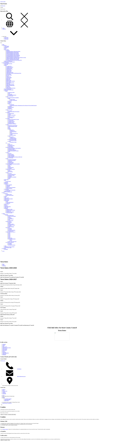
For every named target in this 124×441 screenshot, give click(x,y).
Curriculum (6, 90)
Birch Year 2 (8, 227)
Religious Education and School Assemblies (13, 163)
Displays (9, 114)
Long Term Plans (10, 120)
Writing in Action (12, 137)
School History (6, 49)
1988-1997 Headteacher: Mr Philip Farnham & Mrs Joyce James (16, 57)
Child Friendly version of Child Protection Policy (13, 73)
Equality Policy (8, 76)
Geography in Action (11, 121)
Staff (5, 48)
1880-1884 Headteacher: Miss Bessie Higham (13, 51)
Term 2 (9, 233)
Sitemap (3, 397)
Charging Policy (8, 69)
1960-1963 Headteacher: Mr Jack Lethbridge (13, 55)
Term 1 (9, 232)
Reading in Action (13, 135)
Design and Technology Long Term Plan (14, 148)
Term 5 (9, 236)
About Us (3, 389)
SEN (5, 180)
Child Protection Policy (9, 72)
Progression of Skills (11, 92)
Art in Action (10, 94)
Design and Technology (10, 147)
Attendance (6, 193)
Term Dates (6, 205)
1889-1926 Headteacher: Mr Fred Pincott (12, 53)
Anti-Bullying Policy (9, 68)
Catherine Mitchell (9, 184)
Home (3, 44)
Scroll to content (2, 1)
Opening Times (6, 197)
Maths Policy (8, 79)
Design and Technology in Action (13, 150)
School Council (12, 99)
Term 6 (9, 237)
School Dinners (6, 200)
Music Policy (10, 110)
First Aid (7, 75)
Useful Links (6, 207)
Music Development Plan (8, 191)
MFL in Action (10, 171)
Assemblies (10, 102)
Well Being (6, 208)
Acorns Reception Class (10, 215)
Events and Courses (9, 212)
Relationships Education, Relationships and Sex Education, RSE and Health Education (23, 105)
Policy (9, 93)
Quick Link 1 (6, 37)
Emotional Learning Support (10, 210)
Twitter (3, 28)
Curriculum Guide (11, 113)
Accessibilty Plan (8, 66)
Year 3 (11, 239)
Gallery (5, 245)
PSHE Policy (8, 83)
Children (3, 213)
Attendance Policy (9, 194)
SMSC (9, 98)
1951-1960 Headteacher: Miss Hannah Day (13, 54)
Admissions (6, 182)
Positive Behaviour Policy (10, 84)
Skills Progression (11, 107)
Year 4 (11, 240)
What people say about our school (9, 61)
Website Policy (6, 400)
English (7, 124)
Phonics (9, 128)
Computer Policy (8, 71)
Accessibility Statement (7, 398)
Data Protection (8, 74)
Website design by (7, 403)
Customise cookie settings (12, 414)
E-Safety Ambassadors (13, 100)
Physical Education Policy (10, 82)
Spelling (9, 141)
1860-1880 (8, 50)
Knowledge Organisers (11, 230)
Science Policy (8, 87)
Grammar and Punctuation (12, 139)
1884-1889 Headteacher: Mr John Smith (12, 52)
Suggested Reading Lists (14, 133)
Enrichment (10, 106)
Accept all (5, 414)
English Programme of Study (12, 126)
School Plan (6, 64)
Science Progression (11, 155)
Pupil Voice (10, 101)
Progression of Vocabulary (12, 123)
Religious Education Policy (10, 85)
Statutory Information (5, 62)
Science (7, 152)
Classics (11, 134)
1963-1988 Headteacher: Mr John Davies (12, 56)
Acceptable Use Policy (9, 67)
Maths (7, 158)
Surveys (5, 204)
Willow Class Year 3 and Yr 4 (10, 231)
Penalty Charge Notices (9, 195)
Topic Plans (10, 229)
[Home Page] (2, 5)
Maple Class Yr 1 (9, 221)
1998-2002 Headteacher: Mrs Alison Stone (12, 58)
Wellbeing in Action (9, 209)
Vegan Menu (8, 203)
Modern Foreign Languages (10, 169)
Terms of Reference (9, 188)
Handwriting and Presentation (12, 125)
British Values (6, 179)
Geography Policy (9, 77)
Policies (5, 65)
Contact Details (6, 46)
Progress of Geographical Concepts (13, 119)
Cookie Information (7, 399)
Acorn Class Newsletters (12, 216)
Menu (7, 201)
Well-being (9, 108)
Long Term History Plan (12, 174)
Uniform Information (7, 206)
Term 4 (9, 235)
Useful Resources (11, 218)
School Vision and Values (8, 63)
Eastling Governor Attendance (10, 187)
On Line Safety (10, 117)
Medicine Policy (8, 80)
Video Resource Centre (7, 247)
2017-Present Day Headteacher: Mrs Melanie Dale (14, 60)
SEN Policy (8, 86)
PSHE (7, 96)
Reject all (2, 414)
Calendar (5, 196)
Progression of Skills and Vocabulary (13, 111)
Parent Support (8, 181)
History (7, 172)
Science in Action (11, 154)
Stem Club (9, 153)
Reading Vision (12, 130)
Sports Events (10, 144)
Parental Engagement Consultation (13, 97)
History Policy (8, 78)
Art (6, 91)
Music (7, 109)
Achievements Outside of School (9, 246)
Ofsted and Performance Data (8, 89)
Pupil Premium (6, 189)
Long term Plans (10, 220)
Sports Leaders (10, 146)
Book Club (11, 129)
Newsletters (10, 222)
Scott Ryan (8, 186)
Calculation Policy (11, 162)
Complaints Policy (9, 70)
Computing (8, 112)
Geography (8, 118)
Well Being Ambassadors (10, 211)
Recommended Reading (12, 238)
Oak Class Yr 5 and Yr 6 (10, 242)
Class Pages (6, 214)
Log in (3, 251)
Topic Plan (9, 225)
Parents (3, 192)
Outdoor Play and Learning (8, 198)
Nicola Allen (8, 185)
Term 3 (9, 234)
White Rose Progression (12, 160)
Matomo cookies (5, 429)
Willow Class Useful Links (12, 241)
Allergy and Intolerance (9, 202)
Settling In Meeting (11, 226)
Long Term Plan (10, 95)
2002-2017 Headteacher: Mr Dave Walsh (12, 59)
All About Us (4, 45)
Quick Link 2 (6, 38)
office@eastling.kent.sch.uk (21, 376)
